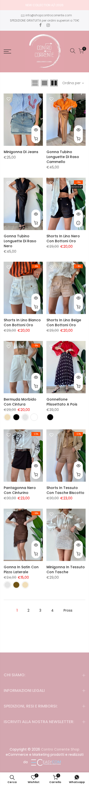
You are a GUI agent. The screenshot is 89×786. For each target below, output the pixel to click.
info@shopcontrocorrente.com (48, 15)
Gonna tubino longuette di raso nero (20, 241)
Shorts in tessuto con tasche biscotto (65, 490)
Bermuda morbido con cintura (20, 402)
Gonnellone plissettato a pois (61, 402)
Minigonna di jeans (21, 151)
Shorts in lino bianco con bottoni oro (22, 322)
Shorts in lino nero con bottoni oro (63, 239)
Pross (68, 610)
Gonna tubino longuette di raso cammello (62, 156)
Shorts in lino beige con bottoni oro (63, 322)
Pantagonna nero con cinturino (20, 490)
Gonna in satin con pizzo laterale (21, 569)
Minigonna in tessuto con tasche (65, 569)
